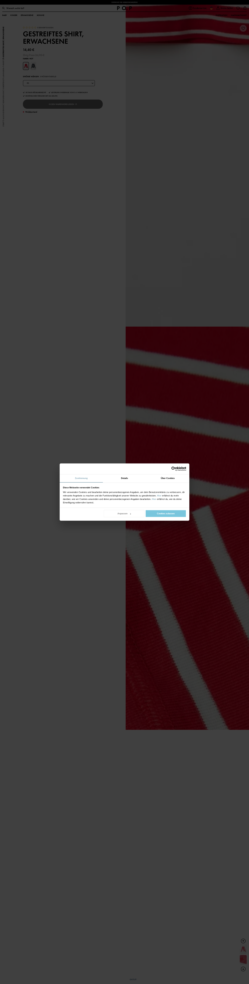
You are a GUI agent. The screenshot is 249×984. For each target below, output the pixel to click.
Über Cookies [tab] (168, 478)
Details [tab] (124, 478)
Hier (159, 495)
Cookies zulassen (166, 513)
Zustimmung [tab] (81, 478)
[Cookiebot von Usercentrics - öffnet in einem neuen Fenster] (173, 469)
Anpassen (122, 513)
